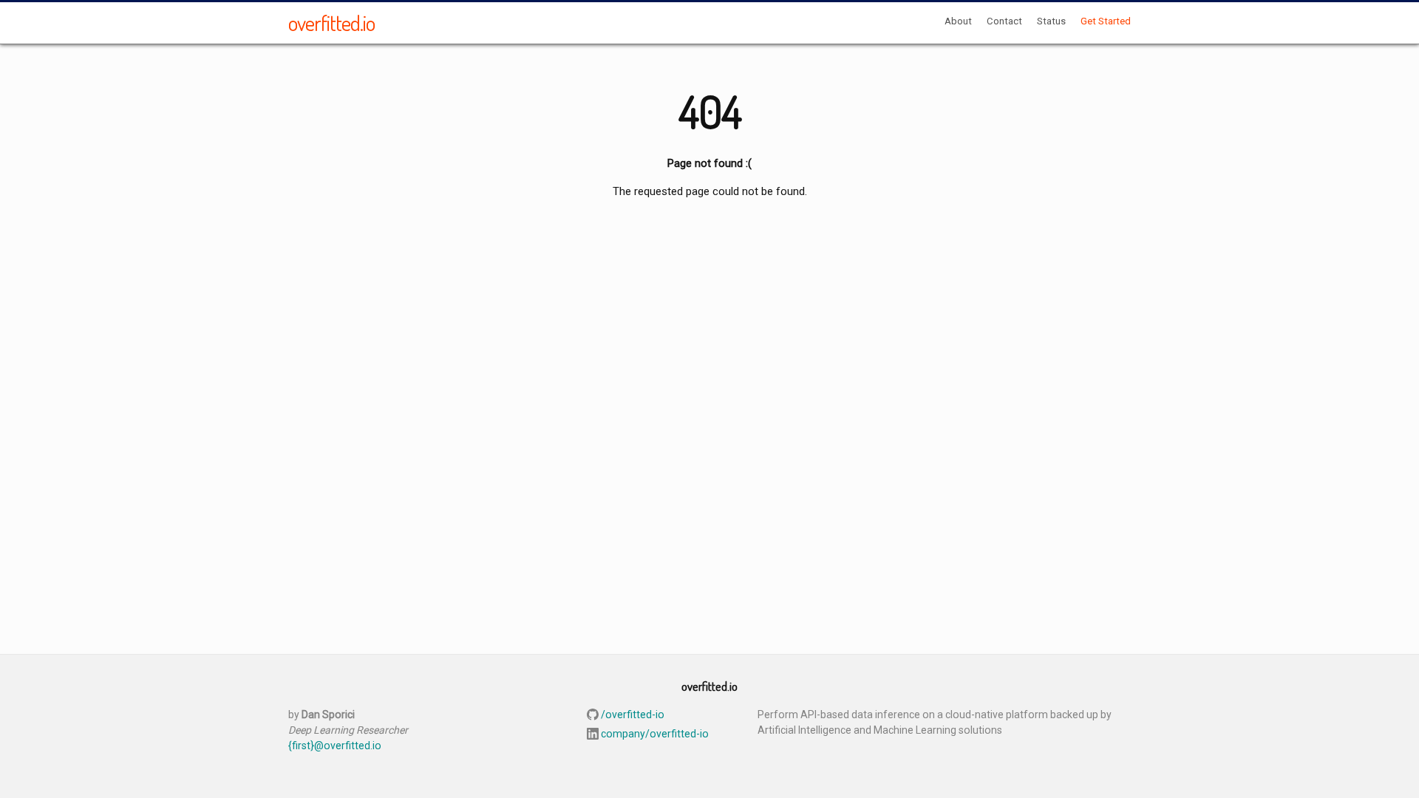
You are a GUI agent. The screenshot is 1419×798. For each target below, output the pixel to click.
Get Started (1106, 21)
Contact (1004, 21)
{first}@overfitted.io (334, 745)
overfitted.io (331, 22)
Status (1051, 21)
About (958, 21)
